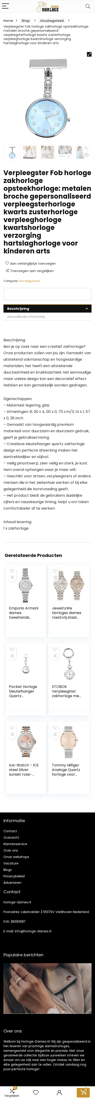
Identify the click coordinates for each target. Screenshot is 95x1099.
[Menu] (5, 6)
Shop (26, 20)
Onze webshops (16, 857)
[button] (89, 54)
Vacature (10, 863)
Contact (10, 831)
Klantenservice (15, 844)
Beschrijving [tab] (18, 308)
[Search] (87, 6)
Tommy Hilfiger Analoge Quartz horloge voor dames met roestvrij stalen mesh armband (66, 777)
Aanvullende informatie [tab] (26, 316)
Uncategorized (52, 20)
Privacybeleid (14, 876)
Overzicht (11, 837)
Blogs (7, 869)
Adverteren (12, 882)
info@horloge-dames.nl (33, 931)
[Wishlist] (36, 1093)
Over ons (10, 850)
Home (8, 20)
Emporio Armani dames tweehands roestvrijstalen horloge (23, 617)
